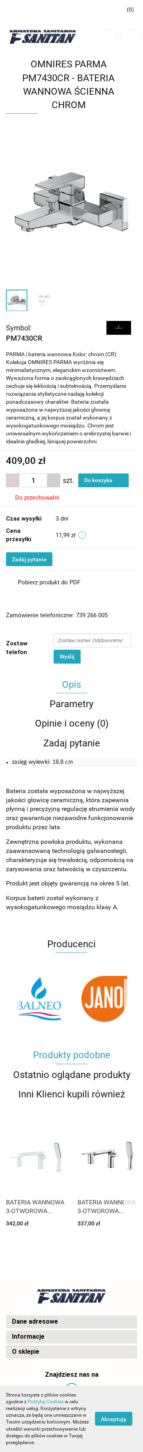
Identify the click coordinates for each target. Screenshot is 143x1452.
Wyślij (67, 656)
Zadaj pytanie (29, 559)
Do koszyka (99, 480)
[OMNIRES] (118, 327)
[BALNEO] (39, 998)
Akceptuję (113, 1419)
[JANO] (104, 998)
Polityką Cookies (46, 1401)
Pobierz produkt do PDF (49, 582)
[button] (71, 1321)
